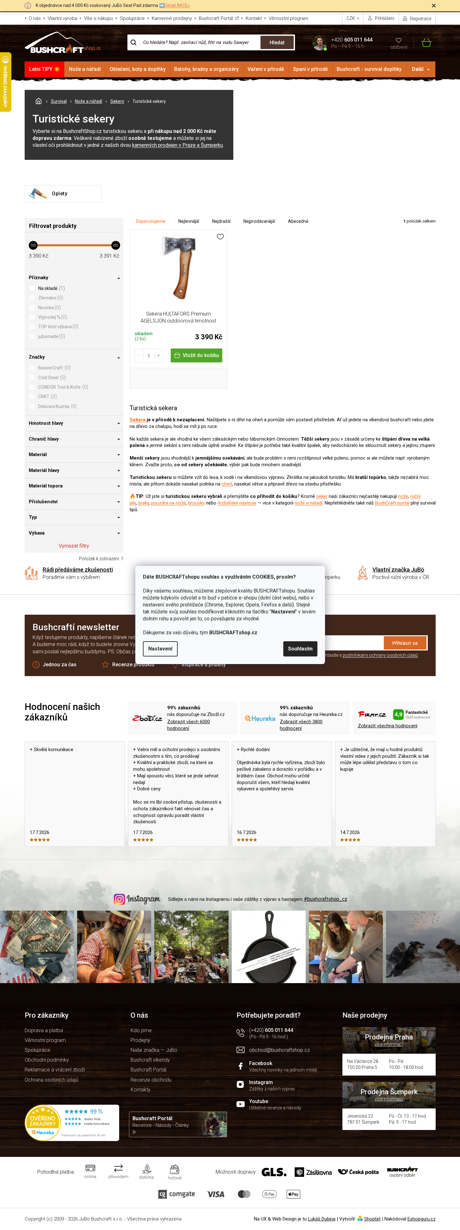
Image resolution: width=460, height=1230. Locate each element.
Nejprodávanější (259, 221)
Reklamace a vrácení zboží (55, 1070)
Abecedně (298, 221)
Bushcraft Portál (216, 18)
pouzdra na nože (168, 503)
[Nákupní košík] (423, 42)
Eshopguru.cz (422, 1219)
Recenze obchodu (151, 1080)
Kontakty (140, 1090)
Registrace (420, 18)
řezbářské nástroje (237, 503)
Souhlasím (300, 649)
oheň (227, 484)
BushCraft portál (392, 503)
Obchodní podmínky (47, 1060)
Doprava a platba (44, 1030)
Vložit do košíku (201, 355)
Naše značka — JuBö (154, 1050)
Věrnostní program (288, 18)
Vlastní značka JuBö (398, 569)
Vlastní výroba (62, 18)
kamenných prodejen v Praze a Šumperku (177, 145)
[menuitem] (44, 69)
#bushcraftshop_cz (325, 899)
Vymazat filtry (74, 546)
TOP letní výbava (57, 326)
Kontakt (254, 18)
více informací (389, 1044)
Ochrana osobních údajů (51, 1080)
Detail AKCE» (177, 5)
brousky (196, 503)
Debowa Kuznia (56, 406)
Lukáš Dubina (321, 1219)
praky (143, 503)
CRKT (46, 396)
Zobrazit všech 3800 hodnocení (301, 725)
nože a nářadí (308, 503)
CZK (351, 18)
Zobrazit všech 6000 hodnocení (188, 725)
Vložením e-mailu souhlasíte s (350, 655)
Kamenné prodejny (172, 18)
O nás (35, 18)
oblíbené (398, 47)
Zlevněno (50, 298)
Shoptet (372, 1219)
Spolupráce (132, 18)
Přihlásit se (405, 643)
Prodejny (140, 1040)
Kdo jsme (141, 1030)
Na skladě (50, 288)
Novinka (48, 307)
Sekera (137, 420)
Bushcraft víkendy (150, 1060)
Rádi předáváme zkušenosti (78, 569)
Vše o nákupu (98, 18)
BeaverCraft (53, 368)
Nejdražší (221, 221)
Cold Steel (51, 377)
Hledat (277, 43)
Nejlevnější (188, 221)
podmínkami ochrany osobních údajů (380, 655)
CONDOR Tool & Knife (62, 387)
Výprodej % (51, 317)
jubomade (51, 336)
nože (403, 496)
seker (322, 496)
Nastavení (160, 649)
